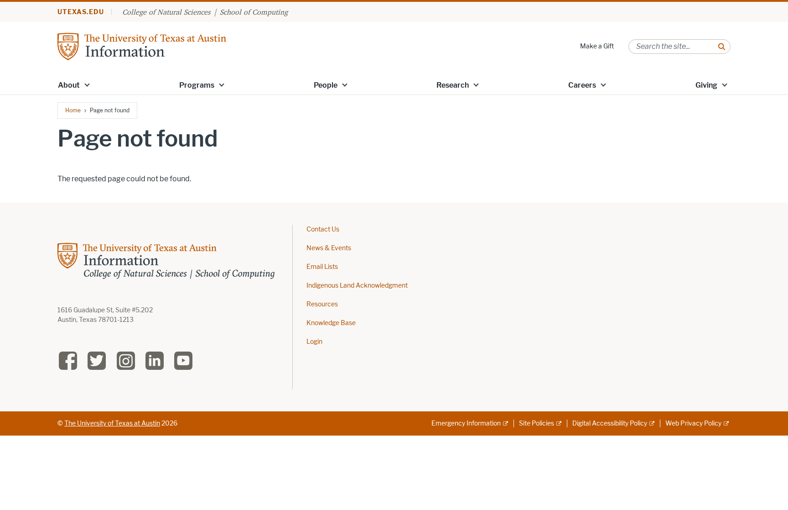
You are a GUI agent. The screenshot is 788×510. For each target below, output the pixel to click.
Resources (322, 304)
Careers (582, 85)
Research (452, 85)
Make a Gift (597, 46)
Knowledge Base (331, 323)
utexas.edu (80, 12)
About (69, 85)
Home (73, 110)
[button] (87, 84)
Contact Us (322, 229)
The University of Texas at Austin (112, 423)
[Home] (141, 46)
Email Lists (322, 267)
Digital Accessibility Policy (609, 423)
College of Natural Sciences (166, 11)
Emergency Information (466, 423)
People (325, 85)
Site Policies (536, 423)
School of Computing (254, 11)
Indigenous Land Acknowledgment (357, 285)
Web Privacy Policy (693, 423)
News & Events (328, 248)
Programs (196, 85)
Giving (706, 85)
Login (314, 342)
